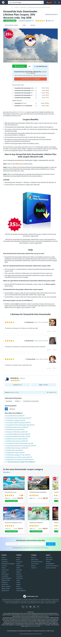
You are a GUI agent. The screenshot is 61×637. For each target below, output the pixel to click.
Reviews (32, 25)
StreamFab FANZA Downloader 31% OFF (18, 436)
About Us (33, 557)
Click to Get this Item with (30, 79)
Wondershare (20, 565)
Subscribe (50, 544)
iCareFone (4, 565)
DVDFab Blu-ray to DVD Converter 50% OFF (19, 457)
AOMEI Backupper (6, 578)
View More (6, 472)
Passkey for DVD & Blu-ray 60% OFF (16, 432)
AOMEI (18, 568)
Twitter (34, 607)
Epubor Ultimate (6, 586)
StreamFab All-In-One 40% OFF (15, 416)
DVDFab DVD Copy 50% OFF (14, 450)
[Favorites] (55, 2)
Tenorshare (19, 561)
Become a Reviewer (51, 568)
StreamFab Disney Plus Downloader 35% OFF (19, 443)
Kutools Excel (5, 570)
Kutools (18, 557)
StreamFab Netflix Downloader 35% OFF (18, 434)
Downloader (9, 401)
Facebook (26, 607)
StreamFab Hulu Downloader (31, 401)
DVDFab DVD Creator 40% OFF (15, 452)
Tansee (18, 582)
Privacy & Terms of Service (34, 626)
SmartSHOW (5, 576)
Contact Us (34, 568)
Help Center (49, 557)
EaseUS (18, 563)
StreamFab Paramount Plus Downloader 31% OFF (21, 446)
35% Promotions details (11, 25)
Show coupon (20, 66)
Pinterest (38, 607)
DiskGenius (5, 582)
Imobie (18, 580)
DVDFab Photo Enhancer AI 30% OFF (17, 448)
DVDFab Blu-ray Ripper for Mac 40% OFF (18, 455)
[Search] (42, 2)
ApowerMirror (5, 590)
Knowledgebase (50, 563)
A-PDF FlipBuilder (21, 590)
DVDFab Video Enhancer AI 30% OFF (17, 441)
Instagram (23, 607)
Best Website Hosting (36, 561)
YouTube (30, 607)
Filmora (4, 557)
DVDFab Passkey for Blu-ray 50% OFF (17, 427)
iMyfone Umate (6, 580)
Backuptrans (19, 578)
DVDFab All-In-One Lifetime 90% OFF (17, 439)
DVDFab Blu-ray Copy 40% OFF (15, 429)
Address (33, 565)
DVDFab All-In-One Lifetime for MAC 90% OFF (19, 459)
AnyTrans (4, 572)
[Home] (12, 7)
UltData (4, 568)
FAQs (24, 25)
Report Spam (49, 559)
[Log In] (59, 2)
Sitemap (48, 561)
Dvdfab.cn (17, 401)
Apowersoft (19, 588)
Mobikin (18, 584)
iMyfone (18, 572)
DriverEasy (4, 559)
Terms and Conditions (43, 547)
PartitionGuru (5, 574)
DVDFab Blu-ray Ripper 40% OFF (15, 420)
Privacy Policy (33, 547)
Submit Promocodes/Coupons (52, 565)
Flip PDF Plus (5, 584)
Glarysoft (18, 574)
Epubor (18, 586)
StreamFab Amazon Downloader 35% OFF (18, 418)
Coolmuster (5, 561)
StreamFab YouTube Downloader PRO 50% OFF (20, 425)
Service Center (35, 563)
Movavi (18, 559)
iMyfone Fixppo (6, 588)
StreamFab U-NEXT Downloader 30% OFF (18, 423)
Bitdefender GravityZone (8, 563)
